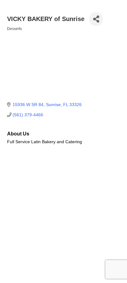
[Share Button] (96, 19)
